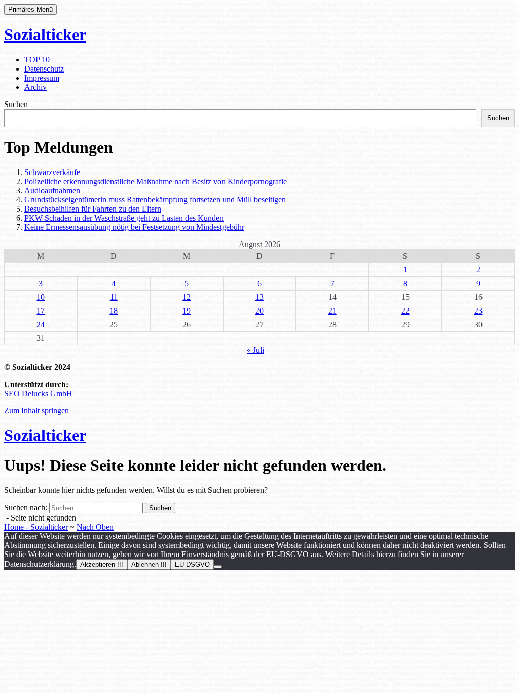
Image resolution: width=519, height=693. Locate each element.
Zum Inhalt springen (36, 410)
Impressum (41, 78)
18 (113, 310)
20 (259, 310)
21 (332, 310)
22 (405, 310)
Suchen (16, 104)
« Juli (255, 349)
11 (114, 297)
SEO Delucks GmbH (38, 393)
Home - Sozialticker (36, 527)
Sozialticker (45, 34)
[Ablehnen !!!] (218, 566)
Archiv (35, 87)
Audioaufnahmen (52, 190)
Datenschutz (44, 68)
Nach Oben (95, 527)
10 (40, 297)
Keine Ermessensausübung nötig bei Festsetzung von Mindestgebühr (134, 227)
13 (259, 297)
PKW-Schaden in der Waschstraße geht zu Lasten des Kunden (124, 218)
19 (186, 310)
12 (186, 297)
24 (40, 324)
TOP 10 (37, 59)
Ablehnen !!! (149, 564)
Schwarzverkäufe (52, 172)
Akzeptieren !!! (101, 564)
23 (478, 310)
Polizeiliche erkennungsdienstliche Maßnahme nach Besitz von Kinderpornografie (155, 181)
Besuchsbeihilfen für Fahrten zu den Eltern (92, 208)
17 (40, 310)
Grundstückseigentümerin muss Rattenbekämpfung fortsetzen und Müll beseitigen (155, 199)
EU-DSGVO (192, 564)
